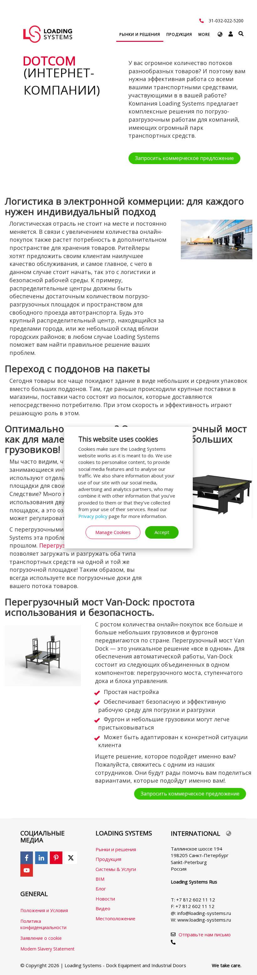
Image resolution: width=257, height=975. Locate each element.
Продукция (179, 34)
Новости (105, 898)
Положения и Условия (44, 910)
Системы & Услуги (116, 869)
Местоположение (115, 918)
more (204, 34)
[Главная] (47, 34)
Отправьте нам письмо (205, 934)
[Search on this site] (241, 34)
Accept (162, 532)
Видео (103, 908)
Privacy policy (93, 516)
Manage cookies (113, 532)
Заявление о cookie (41, 938)
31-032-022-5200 (226, 21)
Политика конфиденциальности (43, 924)
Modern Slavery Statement (47, 949)
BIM (100, 879)
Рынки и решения (116, 849)
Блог (101, 888)
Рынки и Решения (139, 34)
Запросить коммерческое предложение (184, 158)
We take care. (226, 965)
